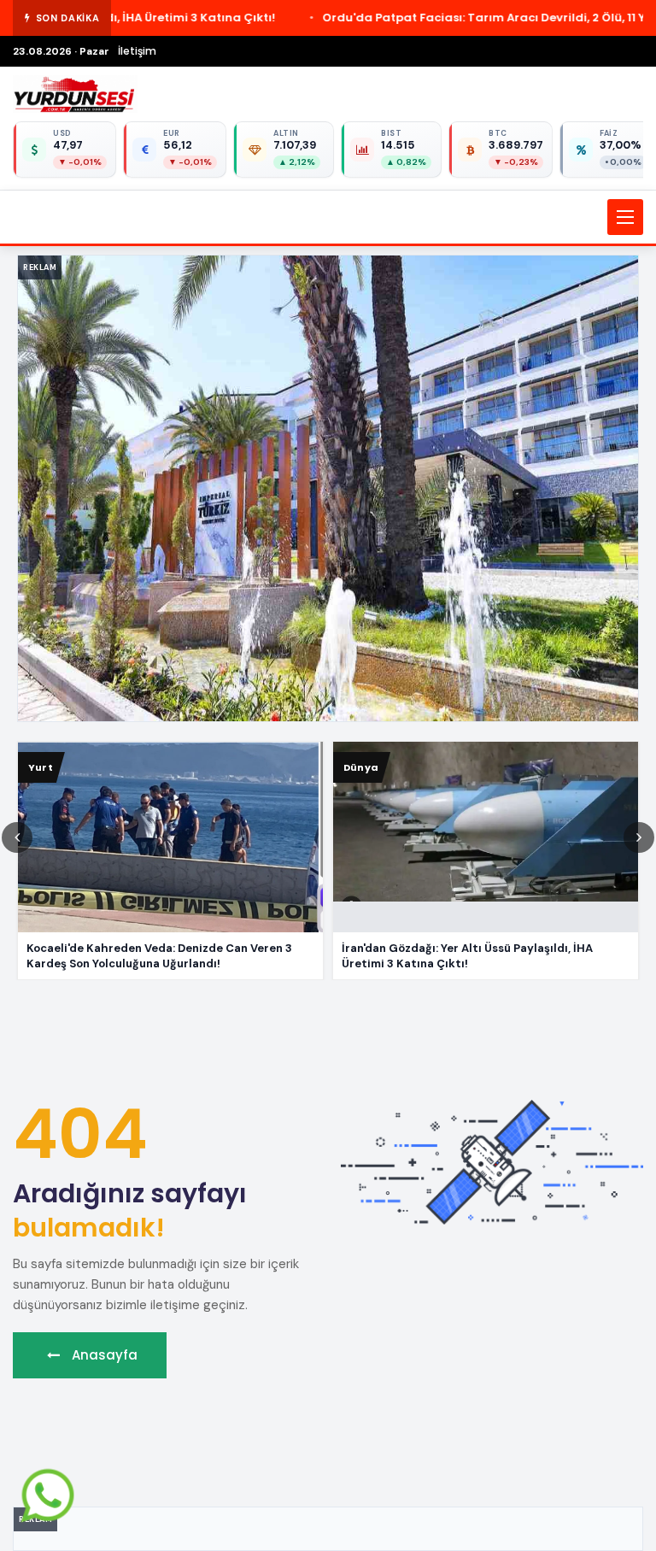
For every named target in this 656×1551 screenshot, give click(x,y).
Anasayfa (103, 1355)
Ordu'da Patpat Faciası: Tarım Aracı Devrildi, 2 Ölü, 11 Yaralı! (347, 17)
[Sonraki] (639, 837)
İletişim (137, 51)
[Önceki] (17, 837)
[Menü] (625, 217)
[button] (328, 217)
